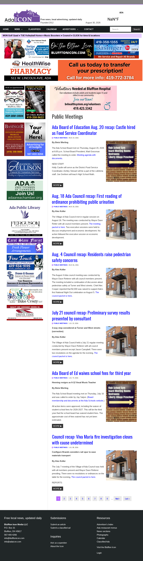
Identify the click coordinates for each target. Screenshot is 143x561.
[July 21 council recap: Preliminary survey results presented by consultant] (121, 341)
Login (99, 553)
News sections (103, 531)
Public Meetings (60, 138)
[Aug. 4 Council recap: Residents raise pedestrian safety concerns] (121, 283)
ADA (121, 17)
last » (127, 498)
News (17, 29)
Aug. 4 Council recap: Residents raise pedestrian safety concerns (91, 257)
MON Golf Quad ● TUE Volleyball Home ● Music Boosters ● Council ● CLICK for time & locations (51, 35)
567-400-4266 (10, 535)
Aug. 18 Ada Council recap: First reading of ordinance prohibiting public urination (87, 198)
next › (117, 498)
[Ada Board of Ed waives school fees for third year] (121, 401)
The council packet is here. (83, 477)
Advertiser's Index (105, 524)
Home (6, 29)
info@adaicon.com (12, 541)
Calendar (52, 29)
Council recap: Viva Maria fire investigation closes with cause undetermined (92, 439)
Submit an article (58, 524)
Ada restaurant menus (107, 528)
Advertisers (69, 29)
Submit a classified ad (60, 528)
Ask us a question (58, 543)
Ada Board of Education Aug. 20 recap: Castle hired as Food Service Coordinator (93, 130)
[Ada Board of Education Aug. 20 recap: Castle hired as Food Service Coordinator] (121, 161)
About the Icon (57, 546)
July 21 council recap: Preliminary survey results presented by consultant (91, 315)
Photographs (102, 535)
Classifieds (34, 29)
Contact (89, 29)
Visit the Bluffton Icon (106, 547)
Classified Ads (103, 541)
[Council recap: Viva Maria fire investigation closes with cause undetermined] (121, 465)
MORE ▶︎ (57, 185)
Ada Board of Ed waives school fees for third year (91, 372)
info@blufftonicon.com (14, 538)
